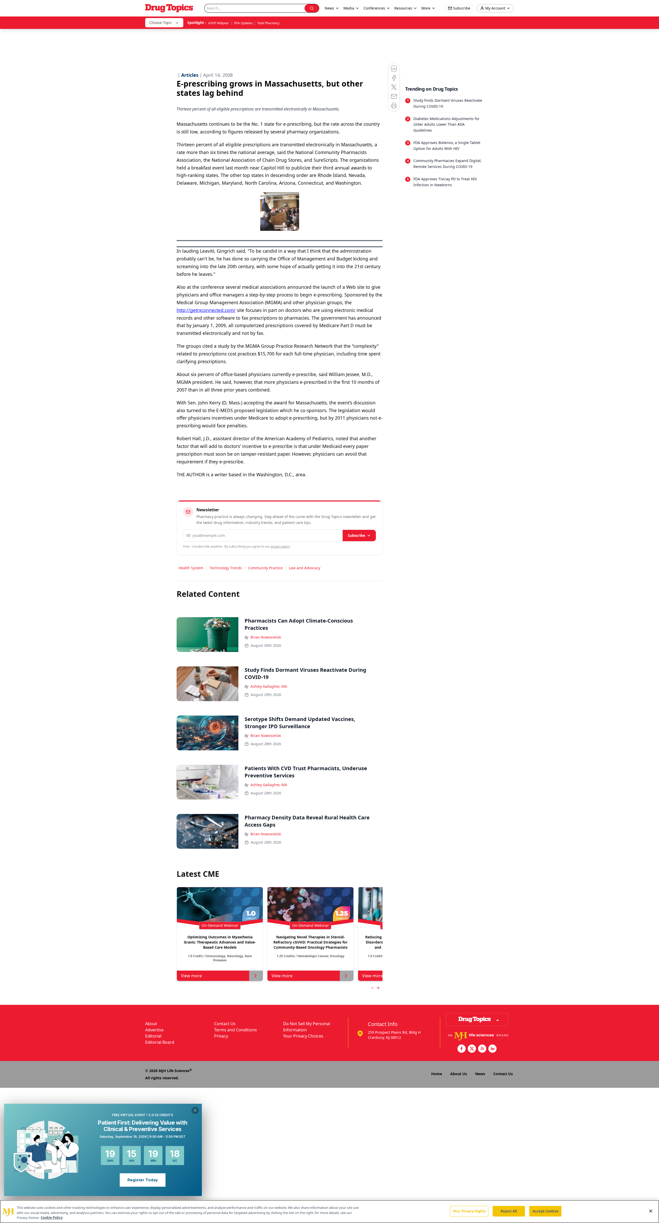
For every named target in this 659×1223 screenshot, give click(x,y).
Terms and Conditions (235, 1030)
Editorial (153, 1036)
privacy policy (280, 546)
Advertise (154, 1030)
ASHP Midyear (219, 23)
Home (436, 1073)
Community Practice (265, 567)
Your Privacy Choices (303, 1036)
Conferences (374, 8)
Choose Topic (160, 22)
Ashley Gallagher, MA (268, 686)
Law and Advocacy (304, 567)
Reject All (509, 1211)
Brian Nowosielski (265, 637)
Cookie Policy (52, 1217)
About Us (458, 1073)
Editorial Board (159, 1042)
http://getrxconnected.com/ (206, 310)
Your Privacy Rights (469, 1211)
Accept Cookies (545, 1211)
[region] (329, 1211)
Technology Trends (226, 567)
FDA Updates (243, 23)
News (480, 1073)
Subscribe (356, 535)
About (151, 1023)
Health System (191, 567)
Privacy (221, 1036)
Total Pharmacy (268, 23)
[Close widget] (195, 1110)
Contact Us (225, 1023)
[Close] (650, 1211)
